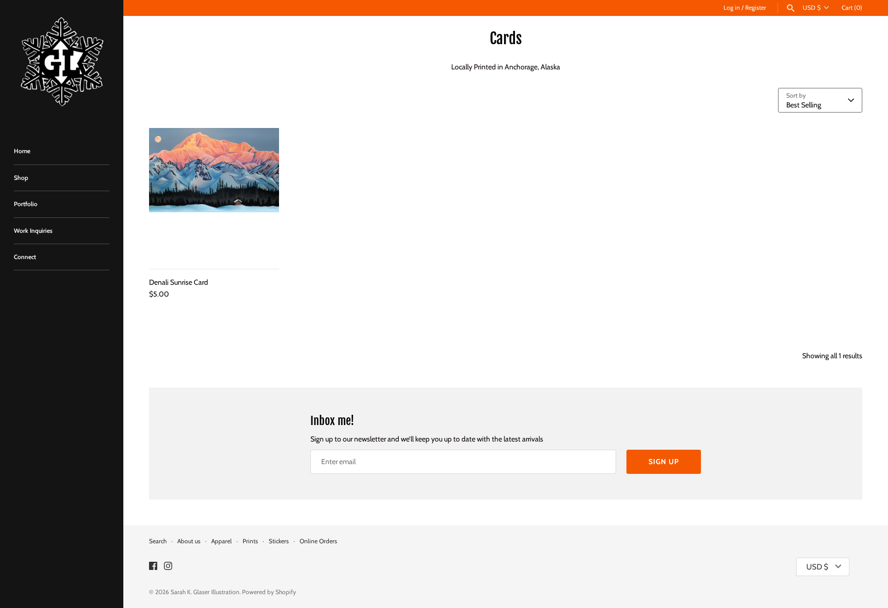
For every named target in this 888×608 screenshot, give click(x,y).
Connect (25, 257)
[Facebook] (153, 567)
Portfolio (26, 204)
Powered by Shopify (269, 592)
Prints (250, 541)
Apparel (221, 541)
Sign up (664, 461)
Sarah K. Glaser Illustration (205, 592)
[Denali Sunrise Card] (214, 193)
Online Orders (318, 541)
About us (188, 541)
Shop (21, 177)
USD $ (812, 7)
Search (157, 541)
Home (22, 151)
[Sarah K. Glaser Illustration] (61, 64)
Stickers (279, 541)
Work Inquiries (33, 230)
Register (755, 7)
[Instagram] (168, 567)
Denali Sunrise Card (178, 282)
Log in (732, 7)
